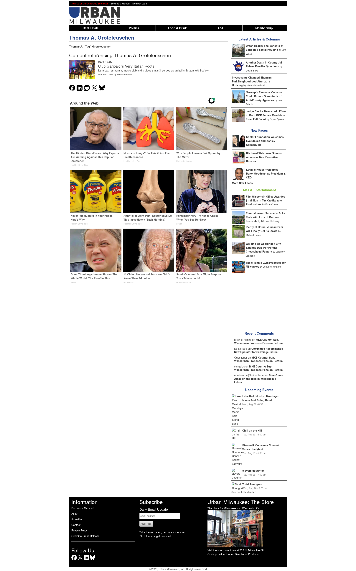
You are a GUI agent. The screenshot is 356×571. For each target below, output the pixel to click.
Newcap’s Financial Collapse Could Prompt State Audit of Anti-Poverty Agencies (264, 96)
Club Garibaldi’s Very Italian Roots (126, 66)
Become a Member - (121, 3)
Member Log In (140, 3)
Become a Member (82, 508)
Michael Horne (124, 74)
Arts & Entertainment (259, 190)
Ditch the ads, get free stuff (155, 536)
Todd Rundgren (252, 484)
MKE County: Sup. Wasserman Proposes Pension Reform (258, 341)
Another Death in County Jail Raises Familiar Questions (264, 64)
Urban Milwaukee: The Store (240, 501)
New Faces (259, 130)
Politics (134, 28)
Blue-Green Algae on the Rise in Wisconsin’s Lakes (258, 378)
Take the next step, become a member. (162, 532)
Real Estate (91, 28)
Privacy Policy (79, 530)
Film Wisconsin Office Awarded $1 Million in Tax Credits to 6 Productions (265, 200)
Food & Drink (177, 28)
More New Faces (242, 183)
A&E (220, 28)
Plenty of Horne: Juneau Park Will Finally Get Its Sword (264, 229)
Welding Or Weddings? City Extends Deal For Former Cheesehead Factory (263, 247)
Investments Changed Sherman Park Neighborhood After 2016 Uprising (252, 81)
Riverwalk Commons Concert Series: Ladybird (260, 447)
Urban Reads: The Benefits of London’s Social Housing (264, 47)
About (74, 513)
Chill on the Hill (252, 430)
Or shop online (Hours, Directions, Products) (233, 554)
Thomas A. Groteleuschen (101, 37)
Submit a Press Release (85, 536)
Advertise (76, 519)
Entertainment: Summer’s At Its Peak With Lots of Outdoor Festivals (265, 217)
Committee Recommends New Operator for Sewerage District (258, 350)
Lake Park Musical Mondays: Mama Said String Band (260, 398)
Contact (75, 525)
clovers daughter (253, 470)
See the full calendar (243, 492)
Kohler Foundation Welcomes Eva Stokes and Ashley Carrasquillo (265, 141)
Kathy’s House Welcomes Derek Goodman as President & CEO (266, 173)
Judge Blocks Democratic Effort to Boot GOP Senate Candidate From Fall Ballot (266, 115)
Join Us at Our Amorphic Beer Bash (89, 3)
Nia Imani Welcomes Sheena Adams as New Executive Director (264, 157)
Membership (264, 28)
